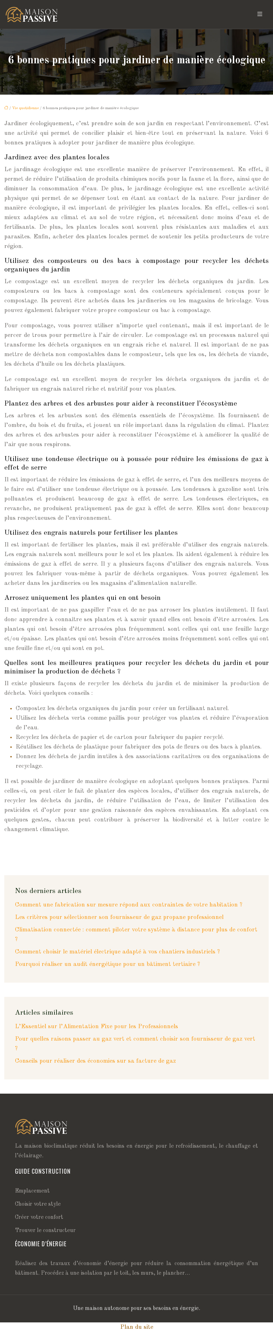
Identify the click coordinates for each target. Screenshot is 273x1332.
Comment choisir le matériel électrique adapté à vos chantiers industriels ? (117, 952)
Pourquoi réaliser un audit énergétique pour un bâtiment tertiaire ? (107, 964)
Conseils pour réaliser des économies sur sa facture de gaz (95, 1061)
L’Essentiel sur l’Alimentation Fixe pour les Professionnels (96, 1027)
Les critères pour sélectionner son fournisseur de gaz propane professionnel (119, 917)
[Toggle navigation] (260, 14)
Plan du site (136, 1327)
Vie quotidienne (25, 108)
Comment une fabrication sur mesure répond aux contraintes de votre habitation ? (128, 905)
